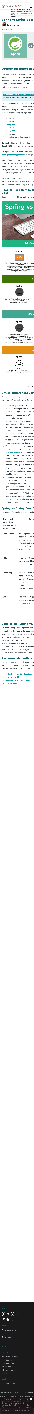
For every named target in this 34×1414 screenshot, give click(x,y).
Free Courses (7, 1360)
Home (13, 9)
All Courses (6, 1367)
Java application (20, 87)
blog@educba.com (24, 13)
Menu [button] (29, 7)
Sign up (5, 1373)
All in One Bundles (9, 1370)
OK (31, 1399)
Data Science (21, 9)
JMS (13, 131)
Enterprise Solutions (10, 1357)
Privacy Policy (26, 1411)
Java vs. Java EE (12, 677)
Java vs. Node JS (12, 683)
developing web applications (13, 155)
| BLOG (17, 6)
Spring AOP (10, 125)
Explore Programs (9, 1363)
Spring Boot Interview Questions (18, 674)
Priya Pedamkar (13, 25)
